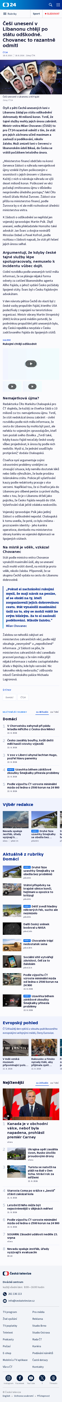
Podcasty (8, 1339)
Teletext (8, 1332)
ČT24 (5, 52)
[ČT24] (9, 5)
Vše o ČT (8, 1366)
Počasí (7, 1346)
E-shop (7, 1353)
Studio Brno (39, 1325)
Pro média (38, 1312)
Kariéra (36, 1346)
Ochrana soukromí (23, 1395)
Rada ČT (37, 1339)
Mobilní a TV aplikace (15, 1360)
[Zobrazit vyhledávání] (50, 4)
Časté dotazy (40, 1360)
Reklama (37, 1318)
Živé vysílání (10, 1318)
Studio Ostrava (41, 1332)
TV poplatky (10, 1325)
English (6, 1395)
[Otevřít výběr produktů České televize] (58, 4)
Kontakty (38, 1366)
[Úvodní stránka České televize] (17, 1273)
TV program (10, 1312)
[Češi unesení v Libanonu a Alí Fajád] (31, 77)
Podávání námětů (42, 1353)
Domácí (9, 697)
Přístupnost (43, 1395)
